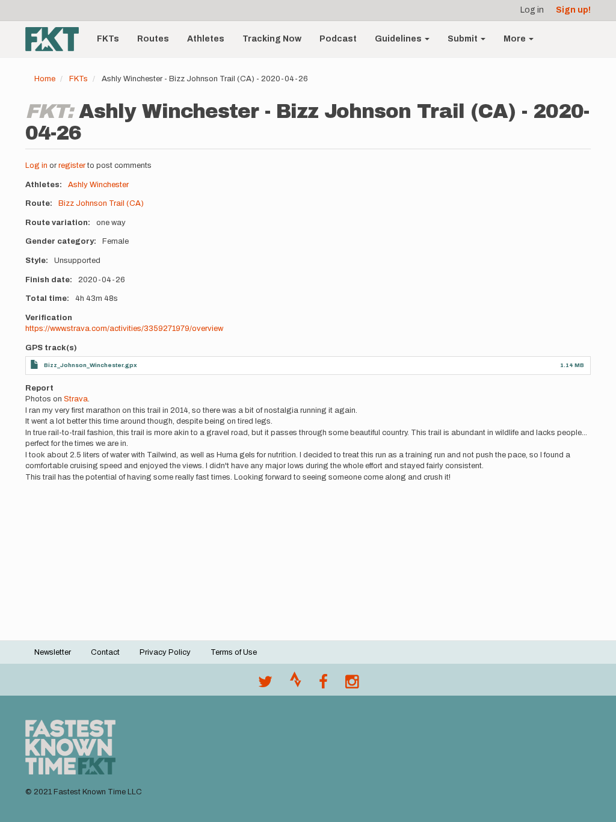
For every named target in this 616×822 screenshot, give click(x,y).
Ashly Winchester (98, 185)
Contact (105, 652)
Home (44, 79)
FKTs (108, 38)
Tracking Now (271, 38)
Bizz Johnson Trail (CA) (101, 203)
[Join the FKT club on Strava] (295, 685)
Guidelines (399, 38)
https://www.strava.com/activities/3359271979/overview (124, 328)
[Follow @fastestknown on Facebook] (323, 685)
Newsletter (52, 652)
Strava (76, 399)
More (516, 38)
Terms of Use (234, 652)
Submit (463, 38)
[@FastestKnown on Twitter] (265, 685)
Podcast (338, 38)
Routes (153, 38)
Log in (532, 9)
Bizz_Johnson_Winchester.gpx (90, 365)
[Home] (56, 39)
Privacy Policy (165, 652)
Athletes (205, 38)
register (71, 165)
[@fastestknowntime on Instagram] (352, 685)
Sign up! (573, 9)
